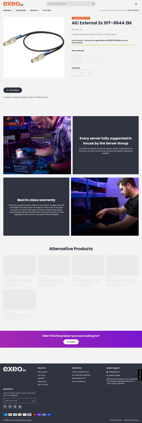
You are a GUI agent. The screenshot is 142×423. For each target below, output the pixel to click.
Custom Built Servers (80, 372)
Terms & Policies (116, 420)
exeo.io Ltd (13, 420)
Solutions (7, 10)
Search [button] (72, 342)
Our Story (42, 375)
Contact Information (131, 420)
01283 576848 (133, 10)
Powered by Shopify (24, 420)
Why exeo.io (42, 372)
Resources (42, 381)
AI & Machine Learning (81, 375)
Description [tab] (14, 90)
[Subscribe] (33, 400)
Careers (41, 378)
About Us (34, 10)
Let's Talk (46, 10)
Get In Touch (43, 384)
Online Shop (21, 10)
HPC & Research (78, 381)
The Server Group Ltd (81, 18)
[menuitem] (54, 372)
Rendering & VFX (79, 378)
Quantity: (76, 68)
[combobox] (67, 3)
